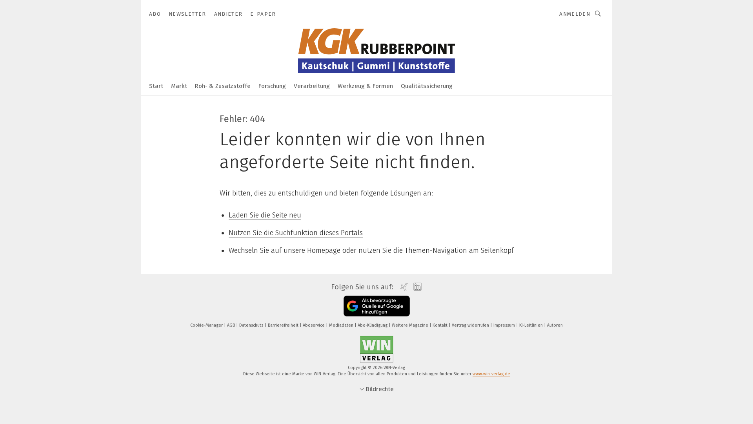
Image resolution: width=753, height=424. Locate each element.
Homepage (323, 250)
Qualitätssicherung (427, 86)
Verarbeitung (312, 86)
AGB (231, 325)
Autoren (555, 325)
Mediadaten (342, 325)
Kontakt (441, 325)
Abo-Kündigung (373, 325)
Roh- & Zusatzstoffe (223, 86)
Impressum (504, 325)
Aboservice (314, 325)
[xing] (402, 287)
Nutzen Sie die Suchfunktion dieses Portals (296, 232)
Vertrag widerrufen (471, 325)
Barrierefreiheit (284, 325)
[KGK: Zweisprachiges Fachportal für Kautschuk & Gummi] (156, 85)
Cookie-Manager (207, 325)
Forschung (272, 86)
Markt (179, 86)
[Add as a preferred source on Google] (377, 306)
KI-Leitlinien (531, 325)
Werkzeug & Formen (365, 86)
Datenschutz (252, 325)
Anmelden (574, 14)
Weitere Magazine (410, 325)
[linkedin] (415, 287)
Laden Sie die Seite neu (265, 215)
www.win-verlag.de (491, 373)
